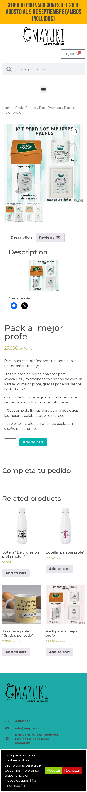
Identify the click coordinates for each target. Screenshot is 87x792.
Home (7, 108)
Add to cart (33, 442)
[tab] (21, 237)
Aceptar (53, 770)
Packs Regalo (25, 108)
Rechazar (72, 770)
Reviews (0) (49, 238)
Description (21, 238)
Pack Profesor (50, 108)
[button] (43, 89)
